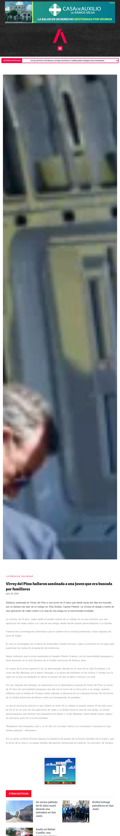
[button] (60, 48)
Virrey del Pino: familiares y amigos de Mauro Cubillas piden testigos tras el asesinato (40, 60)
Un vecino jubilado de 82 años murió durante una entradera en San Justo (47, 809)
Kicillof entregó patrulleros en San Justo (103, 806)
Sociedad (27, 576)
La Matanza (13, 576)
